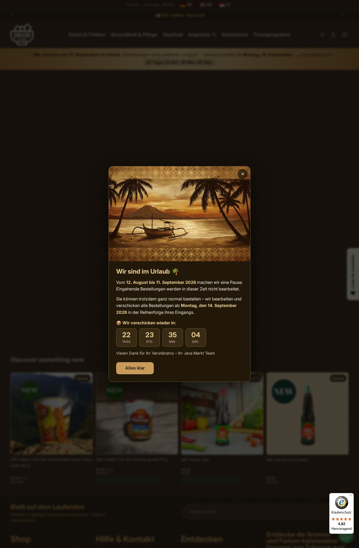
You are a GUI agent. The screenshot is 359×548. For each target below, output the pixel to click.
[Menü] (350, 496)
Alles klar (135, 368)
